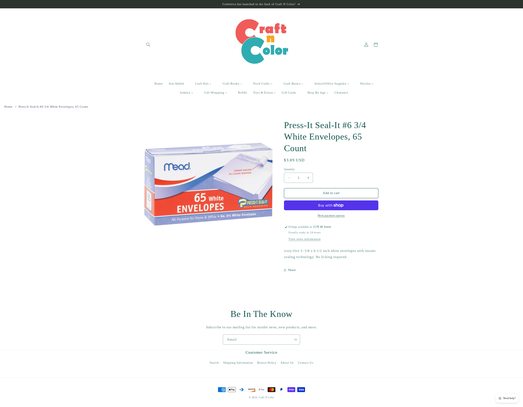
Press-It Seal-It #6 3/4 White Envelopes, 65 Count (53, 106)
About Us (287, 362)
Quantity (289, 169)
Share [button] (292, 270)
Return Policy (266, 362)
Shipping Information (238, 362)
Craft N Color (266, 397)
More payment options (331, 215)
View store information (304, 239)
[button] (148, 44)
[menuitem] (156, 83)
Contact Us (305, 362)
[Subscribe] (295, 339)
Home (8, 106)
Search (214, 362)
